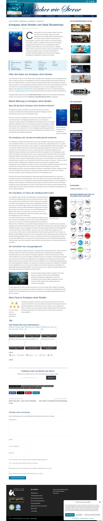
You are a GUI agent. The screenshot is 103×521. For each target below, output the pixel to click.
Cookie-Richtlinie (75, 518)
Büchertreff (34, 508)
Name (11, 439)
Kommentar (13, 419)
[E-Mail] (93, 1)
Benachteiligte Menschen (29, 386)
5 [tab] (78, 123)
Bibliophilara (34, 493)
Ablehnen (79, 514)
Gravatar (16, 459)
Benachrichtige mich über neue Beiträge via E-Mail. (26, 473)
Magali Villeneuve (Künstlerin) (39, 506)
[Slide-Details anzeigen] (76, 113)
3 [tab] (75, 123)
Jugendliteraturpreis (16, 388)
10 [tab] (78, 124)
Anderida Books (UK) (36, 495)
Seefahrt (33, 388)
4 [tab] (77, 179)
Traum (39, 388)
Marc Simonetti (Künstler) (37, 500)
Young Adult (40, 21)
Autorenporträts (64, 16)
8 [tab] (75, 124)
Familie (41, 386)
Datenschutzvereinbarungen (60, 489)
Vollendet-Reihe (28, 88)
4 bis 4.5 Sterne (13, 21)
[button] (100, 502)
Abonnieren (51, 377)
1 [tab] (71, 123)
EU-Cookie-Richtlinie (58, 491)
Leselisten (38, 16)
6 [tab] (80, 123)
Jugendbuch (31, 21)
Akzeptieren (70, 514)
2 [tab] (73, 123)
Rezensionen (26, 16)
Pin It (29, 392)
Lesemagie (34, 511)
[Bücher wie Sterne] (51, 8)
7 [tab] (73, 124)
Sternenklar (50, 16)
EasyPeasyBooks (35, 503)
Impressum (92, 518)
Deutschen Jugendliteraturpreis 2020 (19, 91)
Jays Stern (14, 16)
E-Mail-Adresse (14, 446)
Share (13, 392)
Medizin (26, 388)
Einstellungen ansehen (92, 514)
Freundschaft (48, 386)
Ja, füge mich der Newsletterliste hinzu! (24, 463)
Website (11, 453)
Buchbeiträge (23, 21)
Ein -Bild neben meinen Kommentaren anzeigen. (29, 459)
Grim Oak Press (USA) (37, 498)
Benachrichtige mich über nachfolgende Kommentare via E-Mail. (30, 468)
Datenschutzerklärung (84, 518)
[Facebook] (87, 1)
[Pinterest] (91, 1)
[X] (89, 1)
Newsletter (78, 16)
